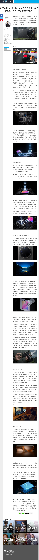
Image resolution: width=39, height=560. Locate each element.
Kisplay (8, 28)
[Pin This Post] (1, 20)
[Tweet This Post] (1, 18)
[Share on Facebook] (1, 15)
